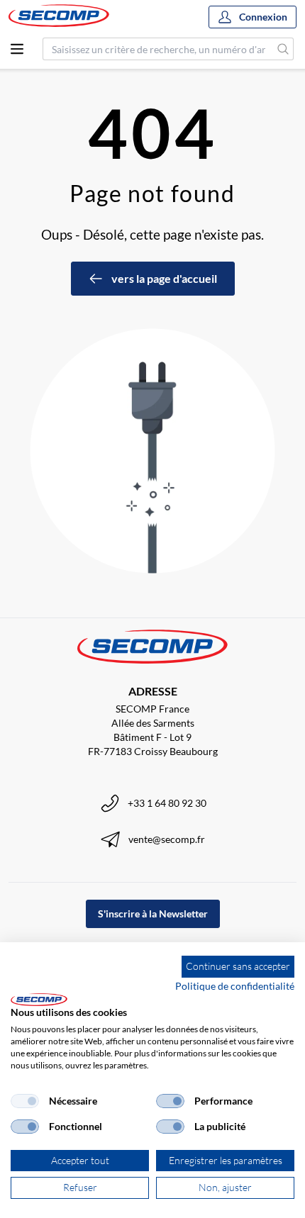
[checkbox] (25, 1101)
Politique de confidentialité (234, 986)
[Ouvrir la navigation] (17, 49)
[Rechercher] (283, 49)
